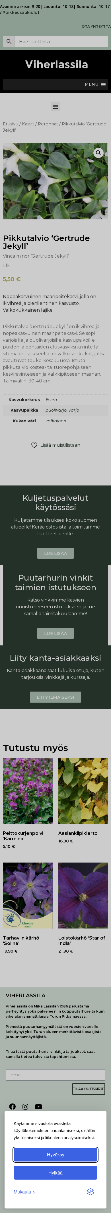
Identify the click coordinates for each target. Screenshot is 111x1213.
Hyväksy (55, 1154)
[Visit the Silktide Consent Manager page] (90, 1192)
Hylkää (55, 1172)
